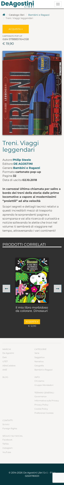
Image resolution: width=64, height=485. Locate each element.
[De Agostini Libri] (3, 14)
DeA (4, 357)
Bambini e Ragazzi (39, 14)
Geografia (39, 365)
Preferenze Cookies (43, 413)
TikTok (5, 444)
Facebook (7, 439)
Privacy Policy (41, 404)
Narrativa (38, 361)
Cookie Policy (41, 409)
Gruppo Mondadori (43, 385)
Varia (36, 353)
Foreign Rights (9, 428)
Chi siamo (39, 381)
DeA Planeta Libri (18, 4)
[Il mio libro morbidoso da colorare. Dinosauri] (32, 280)
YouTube (6, 452)
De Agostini (23, 163)
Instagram (7, 448)
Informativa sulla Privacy (46, 400)
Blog (5, 377)
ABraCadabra (8, 365)
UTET (5, 361)
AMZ (4, 369)
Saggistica (39, 357)
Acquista (15, 29)
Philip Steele (22, 159)
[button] (6, 289)
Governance (40, 396)
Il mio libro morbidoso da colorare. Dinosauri (32, 309)
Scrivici (5, 424)
